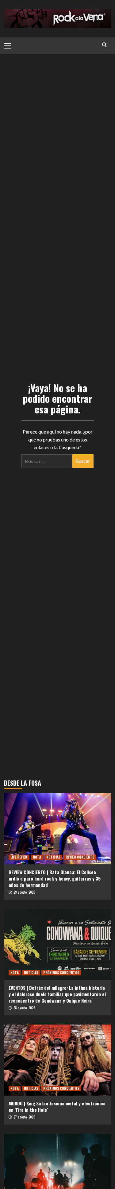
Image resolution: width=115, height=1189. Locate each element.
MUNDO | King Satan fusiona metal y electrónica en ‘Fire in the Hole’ (57, 1106)
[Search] (104, 44)
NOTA (37, 857)
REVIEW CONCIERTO (80, 857)
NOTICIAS (53, 857)
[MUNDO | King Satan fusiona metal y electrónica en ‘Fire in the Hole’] (57, 1060)
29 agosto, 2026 (24, 892)
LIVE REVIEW (19, 857)
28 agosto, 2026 (24, 1007)
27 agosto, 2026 (24, 1117)
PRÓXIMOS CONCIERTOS (61, 972)
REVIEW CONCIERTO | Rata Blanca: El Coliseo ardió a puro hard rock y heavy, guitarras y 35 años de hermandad (55, 878)
